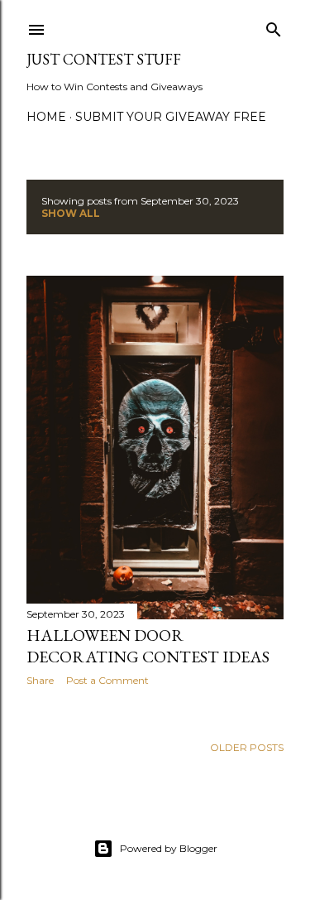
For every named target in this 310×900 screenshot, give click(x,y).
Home (46, 116)
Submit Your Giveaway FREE (170, 116)
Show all (70, 213)
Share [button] (40, 680)
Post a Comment (107, 680)
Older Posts (247, 747)
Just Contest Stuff (103, 59)
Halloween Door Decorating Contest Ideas (147, 645)
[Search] (274, 26)
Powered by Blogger (168, 848)
